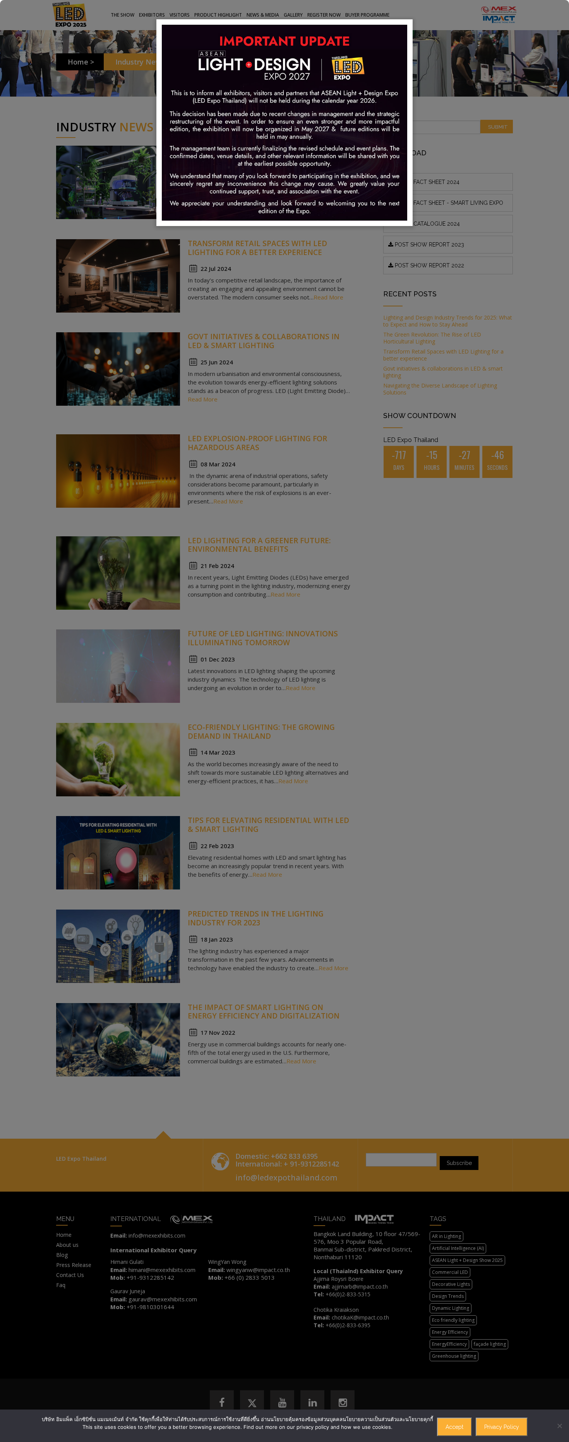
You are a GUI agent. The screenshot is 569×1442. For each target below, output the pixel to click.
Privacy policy (501, 1427)
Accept (454, 1427)
